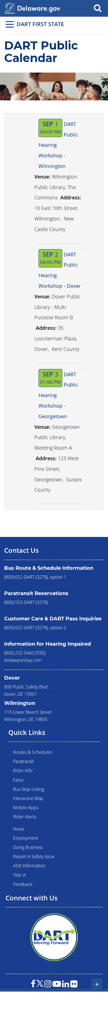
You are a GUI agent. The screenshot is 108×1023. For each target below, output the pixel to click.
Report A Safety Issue (34, 856)
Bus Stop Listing (28, 789)
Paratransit (23, 761)
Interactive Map (28, 798)
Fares (18, 780)
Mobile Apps (25, 807)
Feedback (22, 884)
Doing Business (28, 847)
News (18, 829)
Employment (25, 838)
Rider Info (22, 770)
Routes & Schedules (32, 752)
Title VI (19, 875)
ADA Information (29, 866)
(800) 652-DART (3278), (26, 577)
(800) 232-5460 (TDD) (24, 653)
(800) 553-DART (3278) (26, 602)
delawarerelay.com (23, 660)
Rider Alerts (24, 817)
